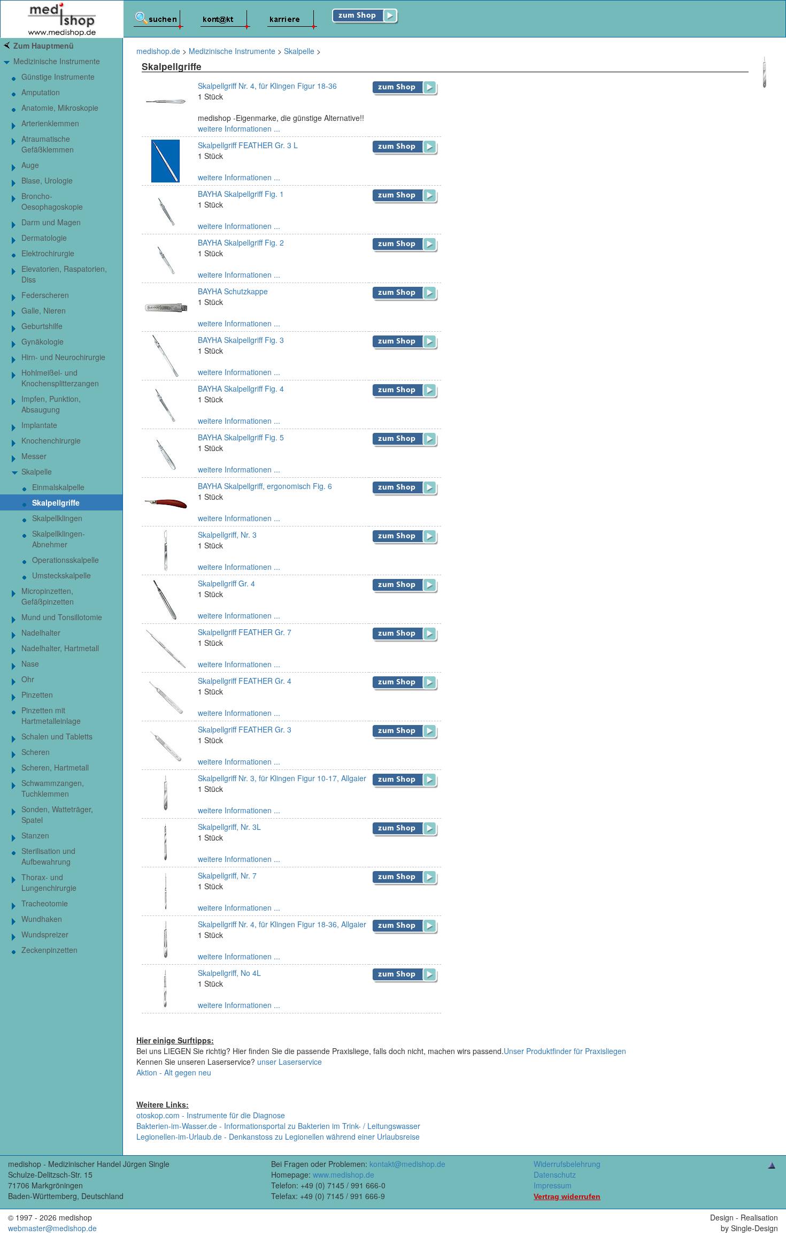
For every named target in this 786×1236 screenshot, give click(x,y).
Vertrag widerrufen (567, 1196)
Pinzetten (37, 694)
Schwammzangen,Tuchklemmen (52, 788)
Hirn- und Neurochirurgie (63, 357)
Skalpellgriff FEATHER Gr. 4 (244, 680)
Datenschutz (555, 1174)
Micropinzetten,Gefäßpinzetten (47, 596)
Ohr (27, 679)
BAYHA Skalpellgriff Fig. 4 (241, 388)
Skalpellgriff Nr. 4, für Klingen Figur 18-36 (267, 85)
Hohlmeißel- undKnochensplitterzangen (60, 377)
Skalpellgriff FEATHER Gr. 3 (244, 729)
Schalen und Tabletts (57, 736)
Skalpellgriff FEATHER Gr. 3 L (248, 145)
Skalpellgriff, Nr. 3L (229, 826)
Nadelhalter (40, 632)
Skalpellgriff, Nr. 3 (227, 534)
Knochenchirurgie (51, 440)
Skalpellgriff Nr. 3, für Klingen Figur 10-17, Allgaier (282, 778)
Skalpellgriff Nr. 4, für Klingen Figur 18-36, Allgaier (282, 924)
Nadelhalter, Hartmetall (60, 648)
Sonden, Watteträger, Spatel (57, 814)
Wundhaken (41, 918)
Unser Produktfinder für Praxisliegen (565, 1051)
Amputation (40, 92)
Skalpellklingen (57, 518)
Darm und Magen (51, 222)
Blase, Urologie (47, 180)
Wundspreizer (44, 934)
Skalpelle (36, 471)
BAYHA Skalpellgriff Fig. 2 (241, 242)
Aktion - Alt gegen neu (173, 1072)
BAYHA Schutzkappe (233, 291)
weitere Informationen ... (239, 128)
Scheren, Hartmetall (55, 767)
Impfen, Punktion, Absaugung (51, 404)
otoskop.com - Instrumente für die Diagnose (210, 1115)
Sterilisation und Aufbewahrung (48, 856)
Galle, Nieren (43, 310)
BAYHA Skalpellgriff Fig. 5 (241, 437)
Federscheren (45, 294)
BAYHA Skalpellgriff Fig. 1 (241, 193)
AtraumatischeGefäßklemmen (47, 144)
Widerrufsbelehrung (567, 1163)
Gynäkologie (42, 341)
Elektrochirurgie (47, 253)
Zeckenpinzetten (49, 949)
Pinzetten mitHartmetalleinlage (51, 715)
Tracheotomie (44, 903)
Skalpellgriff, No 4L (229, 972)
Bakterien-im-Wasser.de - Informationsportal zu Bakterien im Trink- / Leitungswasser (278, 1125)
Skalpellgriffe (56, 502)
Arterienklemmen (50, 123)
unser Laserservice (289, 1061)
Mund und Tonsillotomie (61, 617)
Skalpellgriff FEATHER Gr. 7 (244, 632)
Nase (30, 663)
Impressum (553, 1185)
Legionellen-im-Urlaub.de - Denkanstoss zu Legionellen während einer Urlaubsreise (278, 1136)
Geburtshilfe (42, 326)
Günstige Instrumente (58, 76)
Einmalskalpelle (58, 487)
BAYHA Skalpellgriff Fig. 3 (241, 339)
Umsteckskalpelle (61, 575)
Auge (30, 164)
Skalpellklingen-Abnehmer (58, 539)
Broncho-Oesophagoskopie (52, 201)
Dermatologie (44, 237)
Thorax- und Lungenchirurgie (48, 882)
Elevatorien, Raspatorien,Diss (64, 274)
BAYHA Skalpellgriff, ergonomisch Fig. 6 (265, 485)
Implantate (39, 424)
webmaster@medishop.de (52, 1228)
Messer (34, 456)
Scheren (35, 751)
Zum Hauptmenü (43, 45)
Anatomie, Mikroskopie (59, 107)
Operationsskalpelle (65, 559)
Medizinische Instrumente (56, 61)
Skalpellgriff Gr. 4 (226, 583)
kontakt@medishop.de (407, 1163)
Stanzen (35, 835)
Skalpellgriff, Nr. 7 (227, 875)
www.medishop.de (343, 1174)
